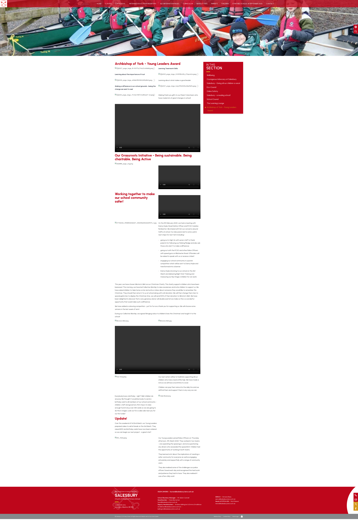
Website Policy (217, 516)
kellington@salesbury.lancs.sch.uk (169, 509)
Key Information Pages (169, 4)
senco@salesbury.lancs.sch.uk (225, 499)
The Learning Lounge (215, 103)
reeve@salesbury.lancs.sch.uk (225, 503)
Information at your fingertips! (142, 4)
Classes (108, 4)
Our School (120, 4)
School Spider (155, 516)
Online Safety (212, 91)
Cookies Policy (226, 516)
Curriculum (188, 4)
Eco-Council (211, 87)
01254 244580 (163, 492)
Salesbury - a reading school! (218, 95)
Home (99, 4)
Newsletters (202, 4)
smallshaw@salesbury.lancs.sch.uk (169, 507)
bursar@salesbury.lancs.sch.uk (182, 492)
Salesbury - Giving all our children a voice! (223, 83)
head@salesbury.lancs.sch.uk (167, 502)
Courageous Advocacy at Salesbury (221, 79)
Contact (270, 4)
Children (225, 4)
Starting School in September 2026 (247, 4)
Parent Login (236, 516)
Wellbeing (211, 75)
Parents (214, 4)
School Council (212, 99)
